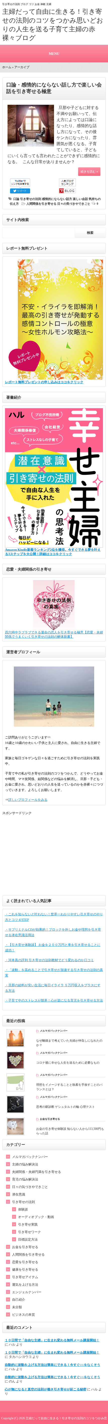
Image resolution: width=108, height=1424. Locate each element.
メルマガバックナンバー (30, 1157)
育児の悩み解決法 (25, 1179)
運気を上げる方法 (25, 1284)
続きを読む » (89, 171)
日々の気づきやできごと (73, 203)
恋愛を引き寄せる (25, 1262)
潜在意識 (18, 1194)
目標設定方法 (28, 1239)
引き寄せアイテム (25, 1277)
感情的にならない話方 (57, 199)
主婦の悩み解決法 (25, 1164)
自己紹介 (18, 1299)
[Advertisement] (54, 855)
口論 (16, 199)
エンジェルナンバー (26, 1292)
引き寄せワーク (29, 1232)
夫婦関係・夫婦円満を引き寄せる (36, 1172)
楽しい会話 (80, 199)
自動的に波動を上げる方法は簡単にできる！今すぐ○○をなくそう (52, 1365)
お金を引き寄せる (25, 1247)
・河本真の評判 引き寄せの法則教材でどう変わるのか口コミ (49, 960)
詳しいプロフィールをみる (27, 800)
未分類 (17, 1307)
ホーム (6, 67)
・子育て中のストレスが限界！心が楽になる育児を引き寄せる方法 (54, 1000)
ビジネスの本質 (23, 1315)
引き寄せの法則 (30, 199)
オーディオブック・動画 (36, 1217)
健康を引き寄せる (25, 1269)
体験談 (23, 1209)
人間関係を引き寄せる (41, 203)
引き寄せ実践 (28, 1224)
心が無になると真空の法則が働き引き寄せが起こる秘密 (45, 1389)
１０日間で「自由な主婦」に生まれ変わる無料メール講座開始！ (52, 1340)
